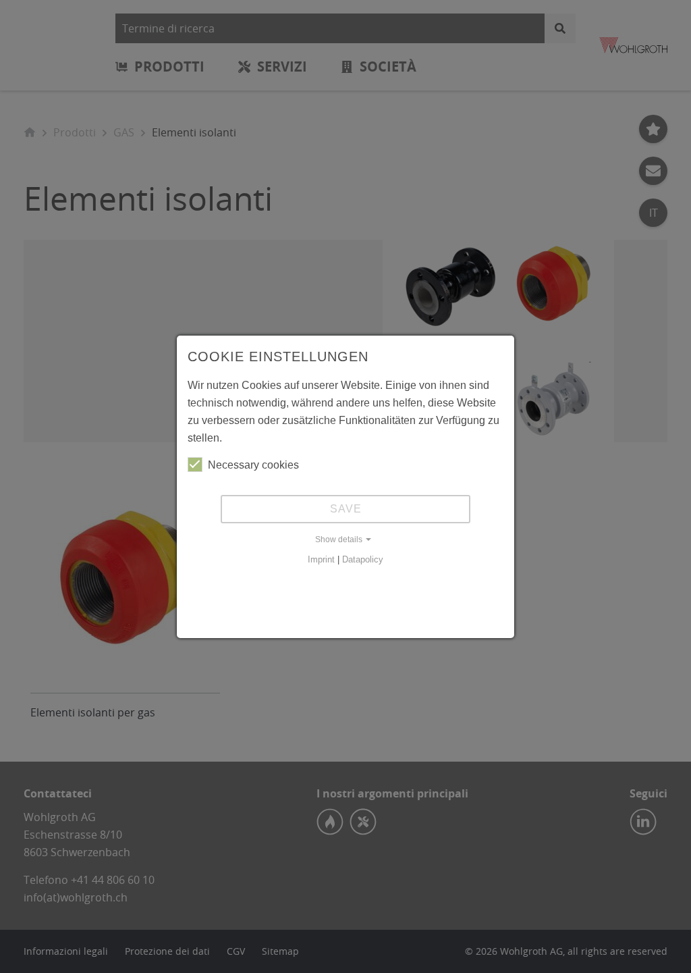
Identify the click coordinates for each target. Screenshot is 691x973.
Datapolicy (362, 559)
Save (346, 509)
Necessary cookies (253, 465)
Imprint (321, 559)
